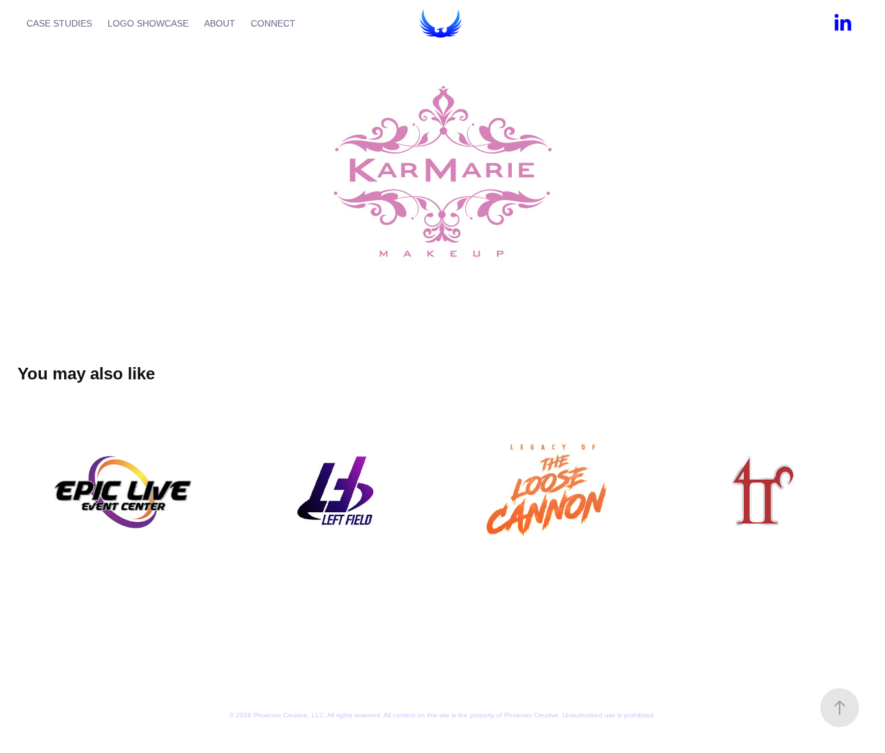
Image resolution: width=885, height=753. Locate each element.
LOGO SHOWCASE (148, 23)
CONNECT (273, 23)
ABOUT (219, 23)
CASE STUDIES (59, 23)
